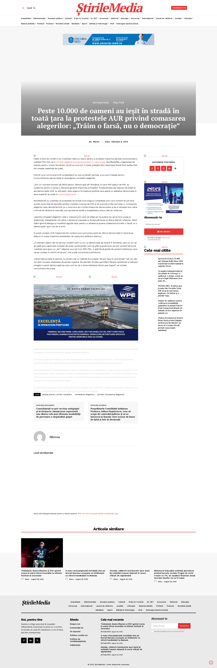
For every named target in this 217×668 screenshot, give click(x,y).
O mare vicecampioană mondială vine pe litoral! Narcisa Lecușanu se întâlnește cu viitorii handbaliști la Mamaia (85, 573)
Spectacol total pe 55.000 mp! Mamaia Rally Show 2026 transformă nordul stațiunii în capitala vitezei (170, 262)
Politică (118, 103)
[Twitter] (157, 168)
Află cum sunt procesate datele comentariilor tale (98, 513)
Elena (27, 579)
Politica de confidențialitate (158, 239)
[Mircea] (40, 437)
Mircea (96, 142)
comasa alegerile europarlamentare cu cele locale (80, 162)
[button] (31, 8)
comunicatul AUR (67, 194)
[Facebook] (152, 168)
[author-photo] (22, 579)
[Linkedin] (169, 168)
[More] (175, 168)
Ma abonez (165, 232)
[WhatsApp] (163, 168)
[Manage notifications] (211, 662)
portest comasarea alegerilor (111, 394)
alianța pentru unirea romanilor (57, 394)
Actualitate (101, 103)
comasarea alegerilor (85, 394)
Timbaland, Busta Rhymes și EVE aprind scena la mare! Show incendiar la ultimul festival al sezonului (41, 573)
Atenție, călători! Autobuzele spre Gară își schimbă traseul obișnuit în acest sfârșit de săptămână (129, 573)
